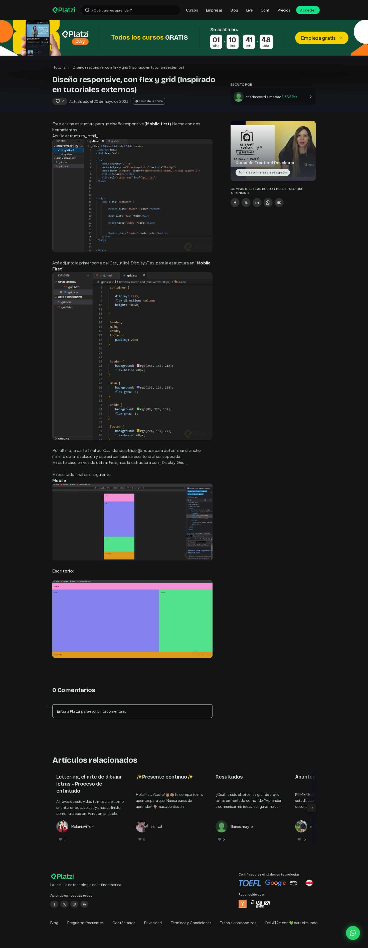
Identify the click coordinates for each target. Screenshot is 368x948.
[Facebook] (54, 904)
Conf (265, 10)
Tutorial (59, 67)
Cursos (192, 10)
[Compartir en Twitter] (246, 202)
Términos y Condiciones (191, 922)
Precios (284, 10)
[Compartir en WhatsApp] (268, 202)
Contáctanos (123, 922)
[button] (184, 38)
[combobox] (130, 10)
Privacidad (153, 922)
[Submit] (87, 10)
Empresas (214, 10)
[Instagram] (74, 904)
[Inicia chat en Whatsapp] (353, 933)
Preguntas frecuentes (85, 922)
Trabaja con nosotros (238, 922)
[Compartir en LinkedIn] (257, 202)
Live (249, 10)
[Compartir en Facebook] (235, 202)
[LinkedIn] (84, 904)
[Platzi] (63, 10)
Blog (234, 10)
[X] (64, 904)
